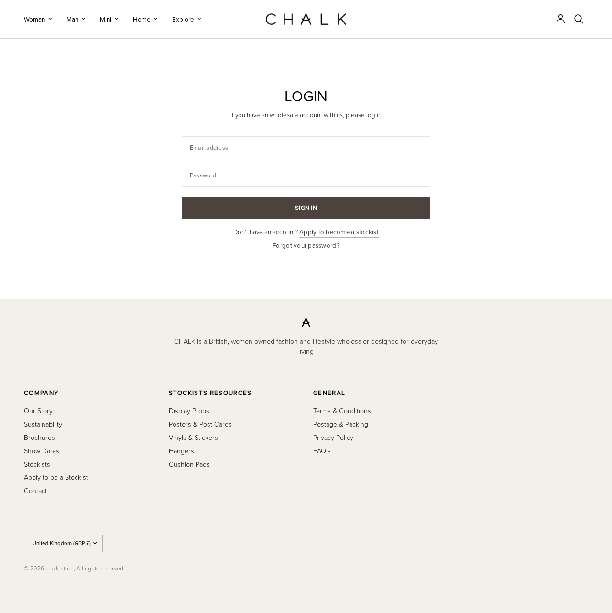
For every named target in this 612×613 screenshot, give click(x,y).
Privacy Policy (333, 437)
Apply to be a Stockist (56, 477)
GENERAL (329, 393)
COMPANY (41, 393)
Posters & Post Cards (200, 423)
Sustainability (43, 423)
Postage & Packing (340, 423)
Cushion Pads (189, 464)
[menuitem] (41, 19)
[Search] (578, 19)
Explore (183, 18)
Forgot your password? (306, 245)
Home (142, 18)
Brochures (39, 437)
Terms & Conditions (342, 410)
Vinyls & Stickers (193, 437)
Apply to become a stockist (339, 232)
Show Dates (41, 450)
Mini (105, 18)
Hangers (181, 450)
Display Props (189, 410)
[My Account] (560, 19)
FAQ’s (322, 450)
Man (72, 18)
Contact (35, 490)
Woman (34, 18)
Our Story (38, 410)
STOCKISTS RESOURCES (210, 393)
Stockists (37, 464)
